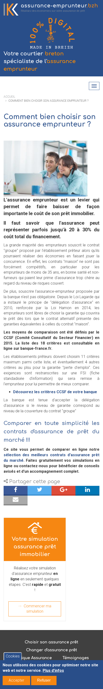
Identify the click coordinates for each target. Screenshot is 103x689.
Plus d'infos (53, 670)
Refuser (44, 680)
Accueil (9, 96)
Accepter (16, 680)
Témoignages (76, 658)
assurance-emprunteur (59, 6)
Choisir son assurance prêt (51, 642)
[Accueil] (11, 10)
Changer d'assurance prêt (51, 650)
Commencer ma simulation (37, 609)
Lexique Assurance (33, 658)
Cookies (13, 656)
